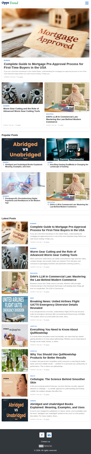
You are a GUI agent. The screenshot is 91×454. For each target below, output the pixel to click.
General (6, 162)
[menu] (86, 3)
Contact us (45, 442)
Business (7, 60)
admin (21, 77)
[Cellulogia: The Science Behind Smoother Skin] (45, 385)
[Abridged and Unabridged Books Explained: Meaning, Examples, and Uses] (23, 154)
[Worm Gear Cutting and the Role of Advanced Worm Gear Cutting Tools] (45, 257)
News (32, 298)
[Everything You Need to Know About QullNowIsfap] (45, 335)
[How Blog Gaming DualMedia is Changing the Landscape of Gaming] (67, 154)
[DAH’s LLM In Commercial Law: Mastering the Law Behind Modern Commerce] (67, 105)
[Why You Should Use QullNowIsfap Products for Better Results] (45, 360)
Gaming (50, 162)
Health (32, 376)
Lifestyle (33, 326)
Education (49, 114)
